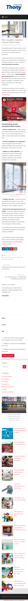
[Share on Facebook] (4, 249)
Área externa (5, 384)
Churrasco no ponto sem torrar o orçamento (19, 458)
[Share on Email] (15, 249)
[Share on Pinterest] (11, 249)
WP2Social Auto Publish (8, 600)
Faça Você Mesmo (7, 376)
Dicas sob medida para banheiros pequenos (19, 472)
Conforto (4, 389)
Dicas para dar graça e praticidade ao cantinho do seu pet (20, 528)
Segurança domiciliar (8, 392)
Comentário (5, 295)
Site (3, 331)
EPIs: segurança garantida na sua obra (18, 514)
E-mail (4, 324)
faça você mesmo (15, 257)
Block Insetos (19, 194)
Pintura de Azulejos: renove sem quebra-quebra (20, 541)
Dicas (5, 255)
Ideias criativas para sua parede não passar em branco (19, 555)
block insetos (7, 257)
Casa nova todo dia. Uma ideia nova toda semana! (20, 430)
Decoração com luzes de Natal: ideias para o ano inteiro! (20, 583)
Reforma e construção (8, 386)
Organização (5, 379)
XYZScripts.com (21, 600)
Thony (19, 45)
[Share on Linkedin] (7, 249)
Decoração (5, 381)
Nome (4, 318)
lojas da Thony (6, 94)
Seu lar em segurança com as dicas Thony (19, 486)
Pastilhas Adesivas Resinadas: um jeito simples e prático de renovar (13, 241)
